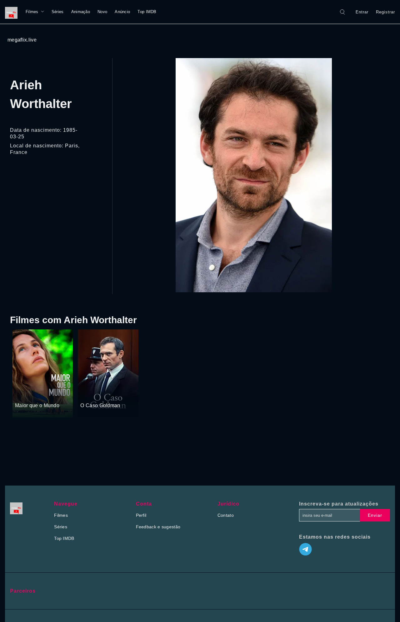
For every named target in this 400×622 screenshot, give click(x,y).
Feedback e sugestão (158, 526)
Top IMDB (147, 11)
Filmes (32, 11)
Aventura (105, 394)
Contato (226, 515)
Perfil (141, 515)
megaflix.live (22, 39)
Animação (80, 11)
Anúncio (122, 11)
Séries (58, 11)
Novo (102, 11)
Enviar (375, 515)
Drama (22, 394)
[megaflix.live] (13, 12)
